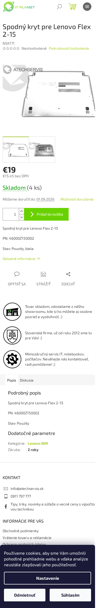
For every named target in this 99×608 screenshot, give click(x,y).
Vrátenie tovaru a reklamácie (27, 537)
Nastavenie (47, 578)
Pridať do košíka (50, 214)
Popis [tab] (11, 380)
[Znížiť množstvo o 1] (21, 217)
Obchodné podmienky (21, 530)
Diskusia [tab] (27, 380)
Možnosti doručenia (76, 199)
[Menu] (87, 6)
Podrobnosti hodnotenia (69, 48)
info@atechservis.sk (27, 488)
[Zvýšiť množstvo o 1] (21, 211)
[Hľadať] (59, 6)
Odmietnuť (24, 594)
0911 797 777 (21, 496)
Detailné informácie (19, 258)
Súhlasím (70, 594)
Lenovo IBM (38, 443)
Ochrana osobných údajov (24, 544)
